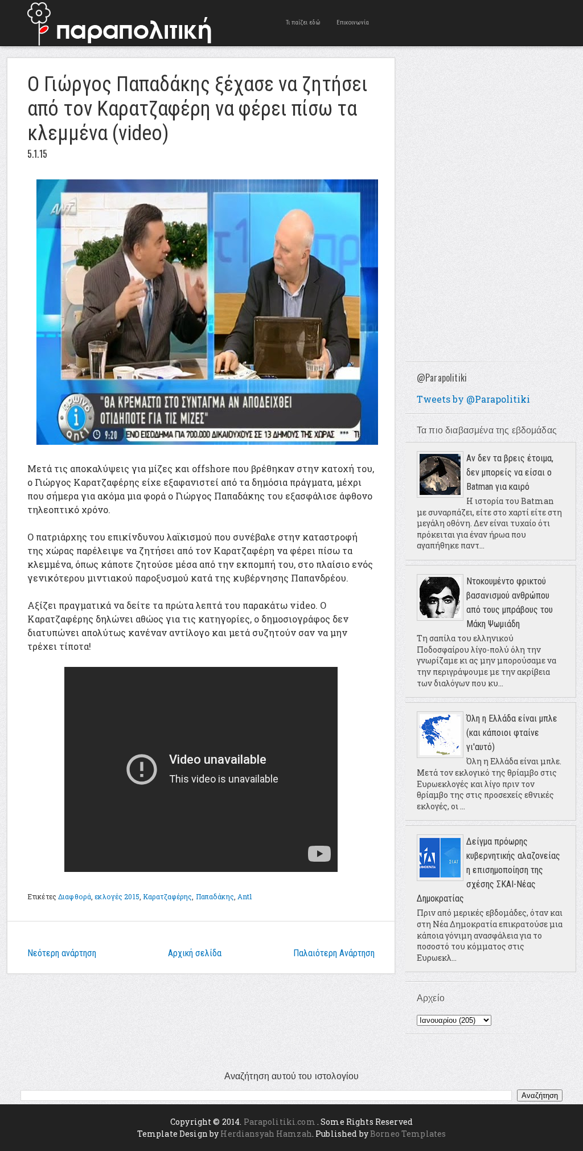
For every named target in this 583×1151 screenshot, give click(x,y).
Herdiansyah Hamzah (266, 1133)
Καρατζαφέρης (167, 896)
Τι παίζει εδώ (303, 22)
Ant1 (244, 896)
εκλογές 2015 (117, 896)
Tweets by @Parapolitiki (473, 399)
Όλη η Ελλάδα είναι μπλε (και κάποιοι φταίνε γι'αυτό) (511, 732)
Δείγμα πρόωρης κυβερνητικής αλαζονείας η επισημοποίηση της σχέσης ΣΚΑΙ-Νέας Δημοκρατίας (488, 870)
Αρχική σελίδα (194, 953)
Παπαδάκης (215, 896)
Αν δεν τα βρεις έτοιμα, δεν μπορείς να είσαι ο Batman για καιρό (509, 472)
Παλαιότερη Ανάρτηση (334, 953)
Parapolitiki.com (279, 1121)
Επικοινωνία (352, 22)
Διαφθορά (74, 896)
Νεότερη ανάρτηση (61, 953)
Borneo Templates (408, 1133)
